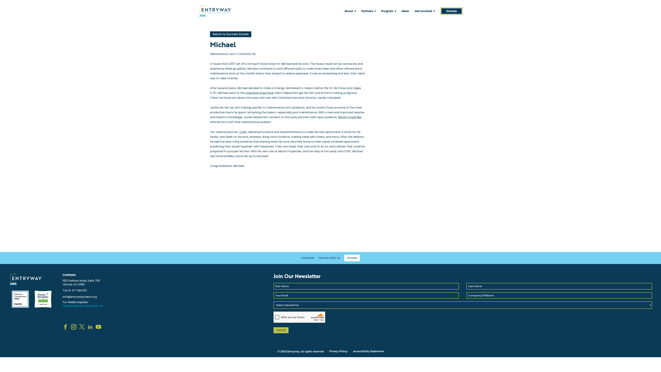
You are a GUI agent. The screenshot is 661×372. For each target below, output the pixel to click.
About (350, 11)
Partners (368, 11)
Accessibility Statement (368, 351)
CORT (243, 132)
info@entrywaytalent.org (80, 297)
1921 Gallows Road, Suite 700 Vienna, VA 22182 (81, 282)
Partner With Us (329, 258)
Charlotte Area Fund (259, 93)
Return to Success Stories (231, 34)
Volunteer (308, 258)
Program (388, 11)
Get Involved (425, 11)
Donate (451, 11)
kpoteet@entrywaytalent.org (83, 306)
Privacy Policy (338, 351)
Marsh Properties (349, 117)
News (405, 11)
